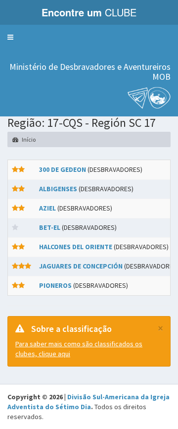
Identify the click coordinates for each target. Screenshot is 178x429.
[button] (10, 37)
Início (28, 139)
